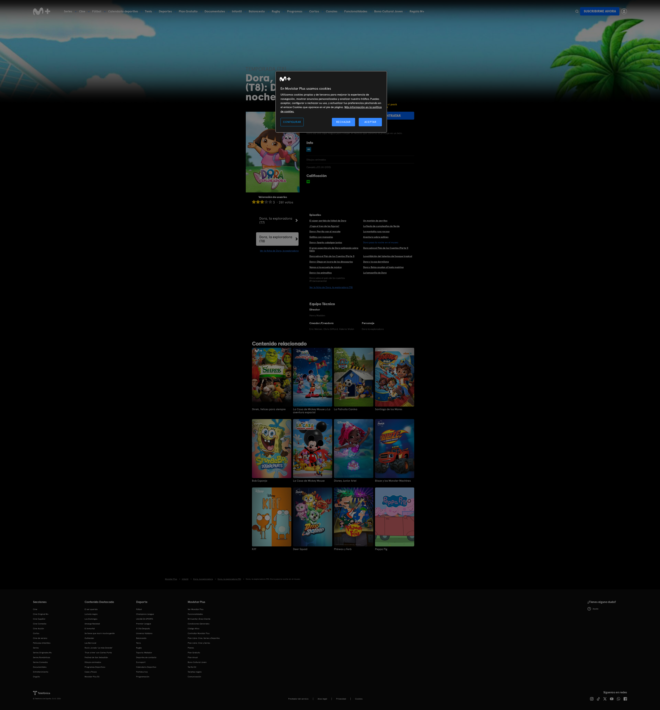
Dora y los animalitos (320, 272)
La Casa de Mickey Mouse (309, 480)
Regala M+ (417, 11)
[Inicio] (41, 11)
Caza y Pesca (91, 672)
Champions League (145, 614)
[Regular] (262, 202)
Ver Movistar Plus (195, 609)
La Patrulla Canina (345, 409)
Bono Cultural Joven (388, 11)
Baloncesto (257, 11)
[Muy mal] (254, 202)
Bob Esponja (259, 480)
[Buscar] (576, 11)
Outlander (89, 638)
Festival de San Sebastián (96, 657)
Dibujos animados (93, 662)
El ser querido (91, 609)
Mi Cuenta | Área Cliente (199, 619)
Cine (82, 11)
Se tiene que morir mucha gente (100, 633)
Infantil (237, 11)
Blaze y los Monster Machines (393, 480)
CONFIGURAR (292, 122)
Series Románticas (41, 657)
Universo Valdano (144, 633)
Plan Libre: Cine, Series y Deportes (204, 638)
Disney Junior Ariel (345, 480)
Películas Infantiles (41, 643)
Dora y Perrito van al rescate (324, 231)
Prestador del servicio (298, 699)
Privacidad (341, 699)
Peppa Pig (381, 549)
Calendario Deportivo (146, 667)
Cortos (314, 11)
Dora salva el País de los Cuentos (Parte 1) (385, 248)
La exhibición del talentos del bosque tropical (387, 256)
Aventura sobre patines (375, 237)
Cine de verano (40, 638)
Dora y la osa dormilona (376, 261)
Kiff (254, 549)
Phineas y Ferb (342, 549)
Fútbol (96, 11)
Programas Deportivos (95, 667)
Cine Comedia (39, 624)
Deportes (165, 11)
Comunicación (194, 676)
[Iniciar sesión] (624, 11)
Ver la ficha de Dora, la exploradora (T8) (331, 287)
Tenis (148, 11)
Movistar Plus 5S (92, 676)
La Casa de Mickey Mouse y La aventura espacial (311, 411)
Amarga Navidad (92, 624)
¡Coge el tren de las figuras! (324, 226)
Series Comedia (40, 662)
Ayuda (595, 609)
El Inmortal (90, 628)
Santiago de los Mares (388, 409)
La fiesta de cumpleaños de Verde (381, 226)
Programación (142, 676)
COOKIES (358, 699)
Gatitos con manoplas (321, 237)
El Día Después (143, 628)
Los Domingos (91, 619)
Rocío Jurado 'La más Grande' (99, 648)
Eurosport (140, 662)
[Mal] (258, 202)
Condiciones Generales (198, 624)
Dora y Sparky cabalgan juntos (325, 242)
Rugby (276, 11)
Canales (331, 11)
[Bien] (266, 202)
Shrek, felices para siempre (269, 409)
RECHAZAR (343, 122)
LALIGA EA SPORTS (144, 619)
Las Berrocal (90, 643)
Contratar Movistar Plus (199, 633)
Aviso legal (322, 699)
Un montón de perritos (375, 220)
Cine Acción (38, 628)
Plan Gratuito (188, 11)
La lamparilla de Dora (375, 272)
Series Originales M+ (42, 652)
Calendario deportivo (123, 11)
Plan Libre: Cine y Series (199, 643)
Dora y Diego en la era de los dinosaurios (331, 261)
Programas (294, 11)
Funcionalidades (355, 11)
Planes (191, 648)
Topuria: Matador (144, 652)
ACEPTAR (370, 122)
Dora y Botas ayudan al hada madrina (383, 267)
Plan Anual (193, 657)
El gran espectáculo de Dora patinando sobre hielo (333, 249)
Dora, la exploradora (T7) (275, 220)
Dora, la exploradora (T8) (275, 239)
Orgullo (36, 676)
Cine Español (39, 619)
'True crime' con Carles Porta (98, 652)
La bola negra (91, 614)
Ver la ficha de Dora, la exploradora (279, 250)
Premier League (143, 624)
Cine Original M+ (40, 614)
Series (68, 11)
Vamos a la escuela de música (325, 267)
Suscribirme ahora (600, 11)
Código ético (193, 628)
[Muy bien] (270, 202)
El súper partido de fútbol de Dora (327, 220)
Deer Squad (300, 549)
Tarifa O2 (192, 667)
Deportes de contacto (146, 657)
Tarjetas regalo (195, 672)
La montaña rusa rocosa (376, 231)
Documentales (215, 11)
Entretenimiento (40, 672)
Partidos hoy (142, 672)
